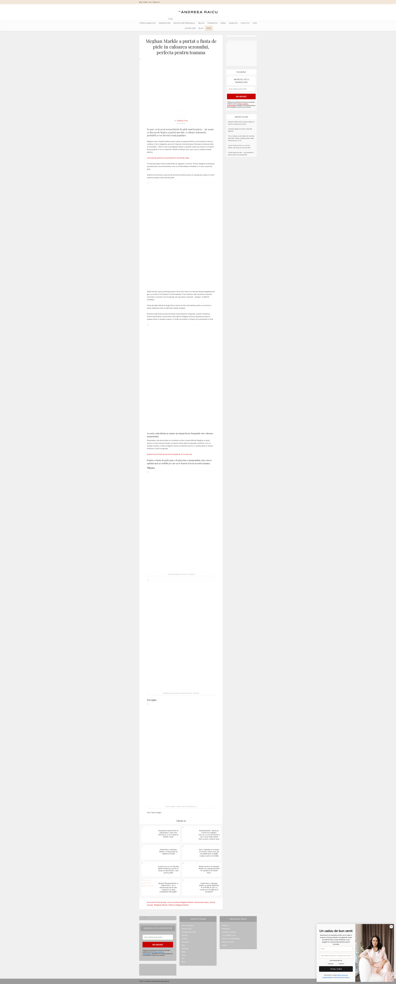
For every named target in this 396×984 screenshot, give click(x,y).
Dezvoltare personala (184, 23)
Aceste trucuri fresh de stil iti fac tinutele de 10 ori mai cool (169, 454)
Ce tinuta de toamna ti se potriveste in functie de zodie (168, 158)
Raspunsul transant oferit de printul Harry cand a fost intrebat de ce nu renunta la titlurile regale (168, 834)
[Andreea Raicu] (198, 10)
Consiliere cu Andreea (229, 932)
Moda (223, 23)
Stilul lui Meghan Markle (179, 905)
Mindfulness (226, 929)
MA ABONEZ (241, 96)
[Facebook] (142, 969)
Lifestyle (245, 23)
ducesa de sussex (202, 902)
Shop (209, 28)
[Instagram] (142, 966)
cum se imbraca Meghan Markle (181, 902)
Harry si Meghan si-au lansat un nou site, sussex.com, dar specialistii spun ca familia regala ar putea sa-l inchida (209, 852)
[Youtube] (142, 972)
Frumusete (212, 23)
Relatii (201, 23)
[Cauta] (226, 19)
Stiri (255, 23)
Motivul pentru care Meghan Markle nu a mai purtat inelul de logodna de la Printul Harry (209, 869)
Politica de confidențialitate (231, 939)
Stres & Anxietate (147, 23)
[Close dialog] (391, 926)
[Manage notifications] (391, 979)
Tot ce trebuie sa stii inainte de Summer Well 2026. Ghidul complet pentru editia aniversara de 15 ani (241, 138)
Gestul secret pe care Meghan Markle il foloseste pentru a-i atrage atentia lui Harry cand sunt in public (168, 869)
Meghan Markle (161, 905)
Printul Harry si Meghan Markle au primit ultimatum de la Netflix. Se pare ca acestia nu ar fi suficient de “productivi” (209, 887)
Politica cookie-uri (228, 942)
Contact (145, 2)
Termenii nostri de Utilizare (341, 977)
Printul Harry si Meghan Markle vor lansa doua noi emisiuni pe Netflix (168, 851)
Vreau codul (336, 969)
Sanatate (233, 23)
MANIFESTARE (164, 23)
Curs (150, 2)
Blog (140, 2)
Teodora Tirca (182, 121)
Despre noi (156, 2)
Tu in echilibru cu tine (229, 935)
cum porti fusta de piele (157, 902)
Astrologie (190, 28)
